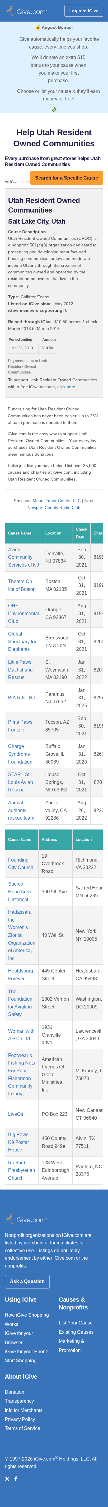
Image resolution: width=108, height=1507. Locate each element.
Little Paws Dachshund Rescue (20, 670)
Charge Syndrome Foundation (20, 754)
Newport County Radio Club (54, 507)
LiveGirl (16, 1114)
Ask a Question (27, 1281)
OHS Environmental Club (23, 613)
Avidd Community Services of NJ (23, 557)
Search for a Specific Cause (66, 177)
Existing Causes (76, 1332)
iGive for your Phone (26, 1351)
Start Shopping (21, 1360)
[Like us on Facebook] (15, 1479)
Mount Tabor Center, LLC (57, 500)
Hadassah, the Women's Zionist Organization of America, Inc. (21, 935)
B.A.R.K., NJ (21, 697)
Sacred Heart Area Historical (19, 891)
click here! (66, 386)
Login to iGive (83, 10)
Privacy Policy (20, 1419)
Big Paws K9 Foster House (18, 1142)
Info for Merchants (24, 1410)
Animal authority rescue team (21, 810)
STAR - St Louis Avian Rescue (20, 782)
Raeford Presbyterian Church (21, 1170)
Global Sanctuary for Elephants (22, 641)
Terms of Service (22, 1428)
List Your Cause (76, 1322)
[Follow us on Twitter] (7, 1479)
